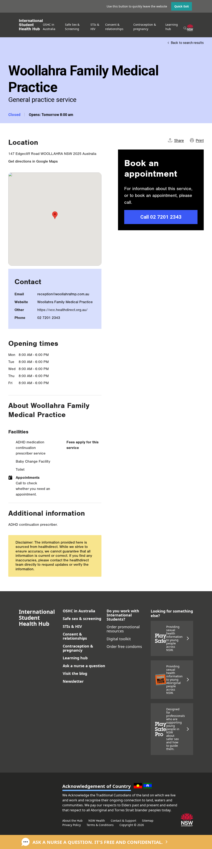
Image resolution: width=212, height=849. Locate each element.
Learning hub (75, 658)
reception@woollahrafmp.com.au (63, 294)
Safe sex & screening (82, 618)
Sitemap (147, 820)
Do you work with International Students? (123, 615)
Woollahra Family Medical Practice (65, 302)
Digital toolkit (119, 639)
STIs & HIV (72, 626)
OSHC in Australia (79, 611)
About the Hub (72, 820)
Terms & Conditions (100, 825)
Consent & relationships (75, 636)
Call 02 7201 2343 (161, 217)
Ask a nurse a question (84, 666)
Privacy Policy (71, 825)
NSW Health (96, 820)
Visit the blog (75, 673)
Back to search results (187, 43)
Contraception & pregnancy (78, 648)
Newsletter (73, 681)
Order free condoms (124, 646)
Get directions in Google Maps (33, 161)
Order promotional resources (123, 629)
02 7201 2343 (48, 318)
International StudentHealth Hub (31, 25)
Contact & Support (123, 820)
